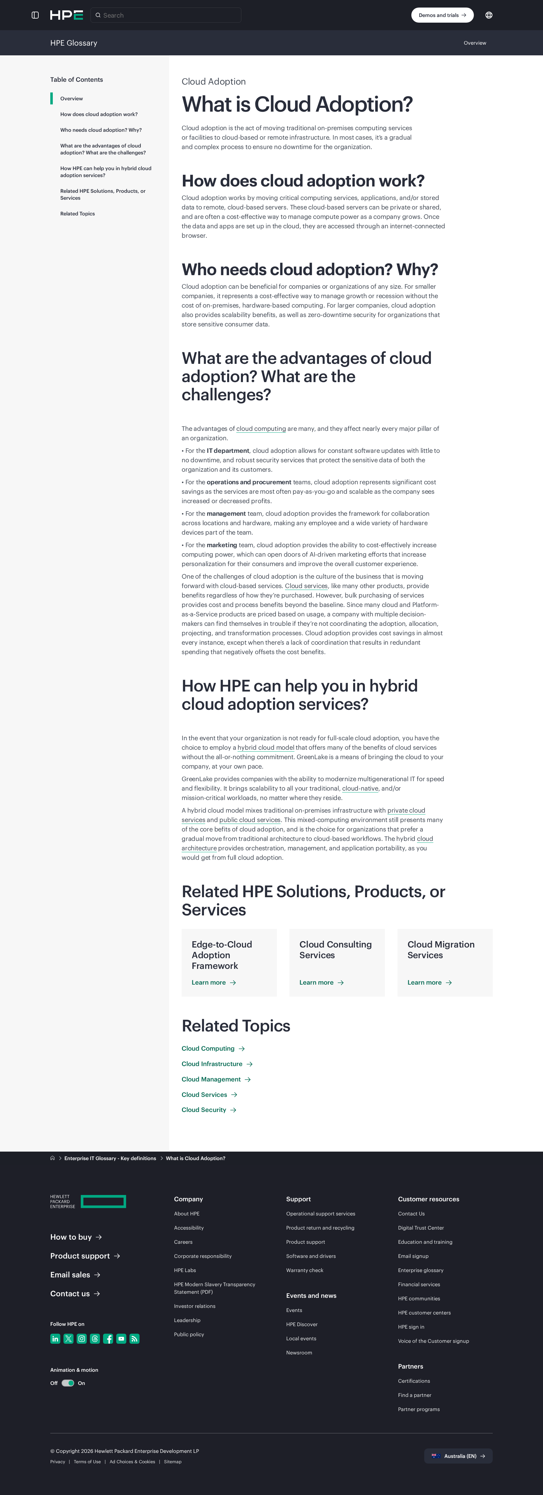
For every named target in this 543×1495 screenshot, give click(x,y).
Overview (475, 43)
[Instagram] (82, 1339)
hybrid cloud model (266, 747)
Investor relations (195, 1306)
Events (294, 1310)
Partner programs (419, 1409)
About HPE (187, 1213)
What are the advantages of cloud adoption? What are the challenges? (103, 149)
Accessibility (189, 1228)
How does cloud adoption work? (99, 114)
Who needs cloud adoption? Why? (101, 130)
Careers (183, 1242)
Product (80, 1255)
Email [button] (70, 1274)
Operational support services (320, 1213)
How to (71, 1236)
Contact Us (411, 1213)
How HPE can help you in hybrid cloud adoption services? (105, 171)
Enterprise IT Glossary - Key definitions (110, 1158)
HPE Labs (185, 1270)
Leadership (187, 1320)
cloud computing (261, 428)
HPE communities (419, 1298)
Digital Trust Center (421, 1228)
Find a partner (414, 1395)
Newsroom (299, 1352)
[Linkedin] (55, 1339)
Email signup (413, 1256)
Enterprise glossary (420, 1270)
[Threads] (95, 1339)
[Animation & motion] (68, 1383)
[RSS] (134, 1339)
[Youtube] (121, 1339)
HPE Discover (302, 1324)
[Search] (98, 15)
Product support (305, 1242)
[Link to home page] (53, 1158)
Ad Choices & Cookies (132, 1461)
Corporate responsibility (203, 1256)
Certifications (414, 1381)
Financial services (419, 1284)
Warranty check (304, 1270)
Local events (301, 1338)
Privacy (57, 1461)
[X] (68, 1339)
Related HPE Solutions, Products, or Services (102, 194)
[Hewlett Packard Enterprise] (66, 15)
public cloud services (250, 820)
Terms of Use (87, 1461)
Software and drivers (311, 1256)
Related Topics (77, 213)
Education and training (425, 1242)
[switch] (64, 1383)
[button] (35, 15)
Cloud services (306, 586)
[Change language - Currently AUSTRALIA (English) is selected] (488, 14)
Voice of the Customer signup (433, 1341)
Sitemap (173, 1461)
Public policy (189, 1334)
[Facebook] (108, 1339)
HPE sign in (411, 1327)
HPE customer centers (424, 1312)
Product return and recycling (320, 1228)
